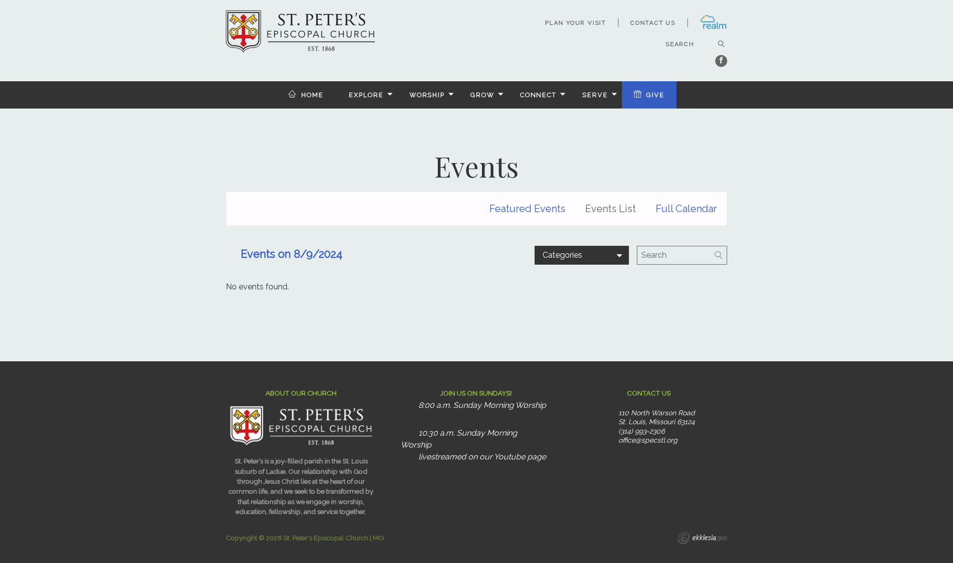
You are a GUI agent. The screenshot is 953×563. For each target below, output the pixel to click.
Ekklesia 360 (702, 539)
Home (312, 95)
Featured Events (527, 209)
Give (655, 95)
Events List (610, 209)
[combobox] (582, 255)
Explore (366, 95)
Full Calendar (686, 209)
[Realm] (713, 27)
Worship (427, 95)
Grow (482, 95)
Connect (538, 95)
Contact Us (653, 22)
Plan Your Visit (575, 22)
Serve (595, 95)
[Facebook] (721, 61)
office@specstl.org (648, 440)
